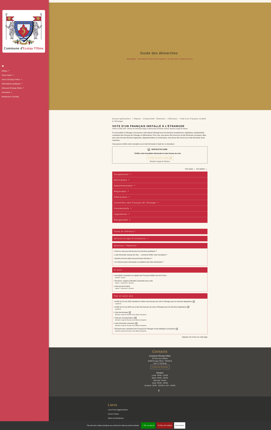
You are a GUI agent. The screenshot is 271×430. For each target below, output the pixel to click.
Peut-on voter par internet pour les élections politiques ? (136, 251)
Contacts (159, 351)
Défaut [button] (5, 71)
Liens (112, 405)
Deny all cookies (165, 425)
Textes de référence (124, 231)
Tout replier (190, 169)
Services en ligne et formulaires (130, 239)
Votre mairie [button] (7, 75)
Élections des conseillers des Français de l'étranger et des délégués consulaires (146, 329)
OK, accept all (148, 425)
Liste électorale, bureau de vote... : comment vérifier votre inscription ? (141, 255)
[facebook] (159, 390)
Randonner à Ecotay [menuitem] (10, 97)
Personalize (179, 425)
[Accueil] (24, 32)
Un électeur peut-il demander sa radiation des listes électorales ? (139, 262)
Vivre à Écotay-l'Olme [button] (11, 79)
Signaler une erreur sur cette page (194, 337)
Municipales (121, 180)
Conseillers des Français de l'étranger (135, 203)
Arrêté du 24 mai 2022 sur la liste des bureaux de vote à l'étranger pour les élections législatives (152, 307)
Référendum (121, 197)
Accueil (131, 59)
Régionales (120, 191)
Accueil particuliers (121, 119)
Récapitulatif (121, 220)
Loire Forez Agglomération (118, 410)
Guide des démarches (180, 59)
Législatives (121, 214)
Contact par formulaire (160, 367)
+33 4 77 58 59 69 (160, 363)
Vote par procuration (122, 286)
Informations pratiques (152, 59)
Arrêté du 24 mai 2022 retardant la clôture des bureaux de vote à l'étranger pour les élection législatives (155, 301)
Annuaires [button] (6, 92)
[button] (24, 66)
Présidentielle (122, 208)
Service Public (113, 414)
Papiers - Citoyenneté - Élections (150, 119)
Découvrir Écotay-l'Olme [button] (12, 88)
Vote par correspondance (126, 318)
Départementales (123, 186)
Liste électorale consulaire (126, 323)
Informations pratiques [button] (11, 84)
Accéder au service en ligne (160, 158)
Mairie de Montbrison (116, 418)
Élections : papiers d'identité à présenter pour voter (134, 281)
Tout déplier (201, 169)
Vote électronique (123, 312)
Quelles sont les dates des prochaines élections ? (133, 258)
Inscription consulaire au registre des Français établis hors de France (141, 275)
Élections (173, 119)
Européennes (121, 174)
